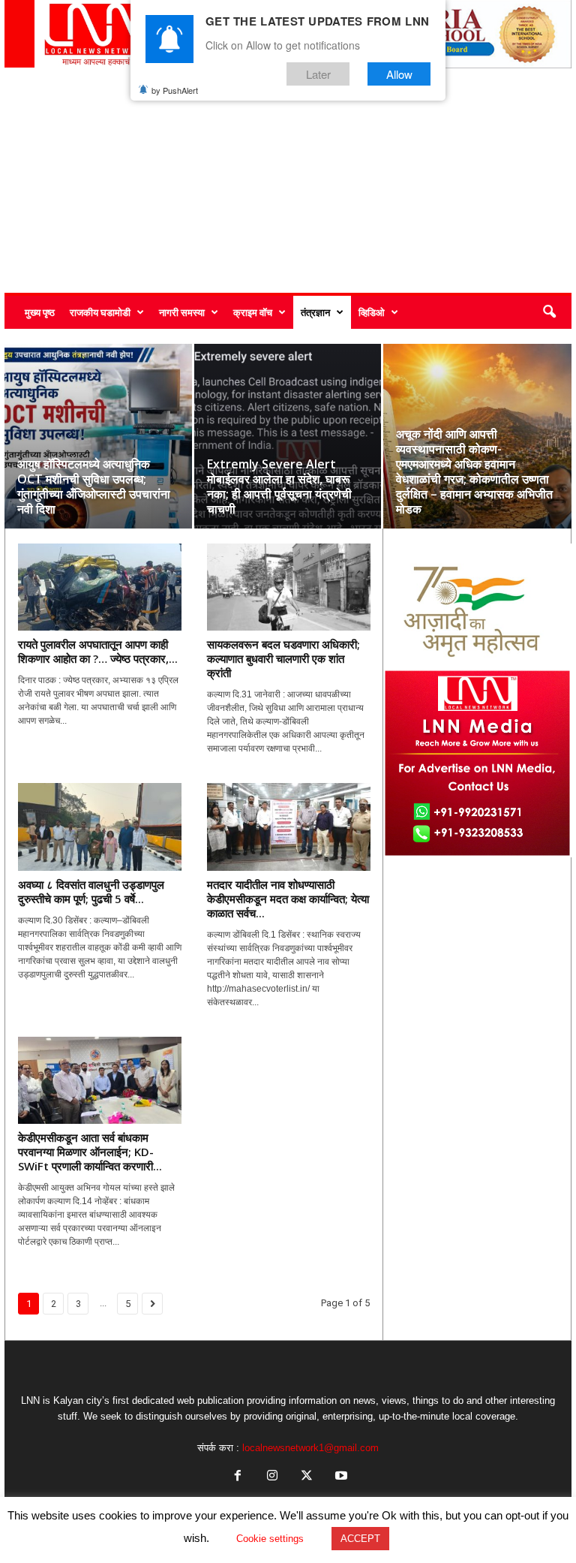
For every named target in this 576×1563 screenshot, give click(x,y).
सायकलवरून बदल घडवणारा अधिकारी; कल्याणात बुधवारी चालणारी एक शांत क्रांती (283, 658)
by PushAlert (175, 90)
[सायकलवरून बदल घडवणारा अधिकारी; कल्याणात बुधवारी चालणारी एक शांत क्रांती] (288, 587)
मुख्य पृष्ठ (40, 312)
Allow (399, 74)
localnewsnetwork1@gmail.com (310, 1447)
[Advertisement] (288, 180)
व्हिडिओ (371, 312)
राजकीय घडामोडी (100, 312)
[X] (307, 1477)
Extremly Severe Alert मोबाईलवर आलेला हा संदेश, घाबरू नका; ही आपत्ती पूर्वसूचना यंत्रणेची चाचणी (279, 486)
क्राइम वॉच (252, 312)
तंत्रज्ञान (315, 312)
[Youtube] (340, 1477)
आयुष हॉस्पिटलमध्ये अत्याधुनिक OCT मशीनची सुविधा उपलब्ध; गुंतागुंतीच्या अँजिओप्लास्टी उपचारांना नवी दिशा (93, 486)
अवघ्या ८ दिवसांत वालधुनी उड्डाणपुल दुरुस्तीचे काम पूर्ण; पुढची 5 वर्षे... (91, 891)
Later (318, 74)
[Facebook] (237, 1477)
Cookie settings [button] (270, 1538)
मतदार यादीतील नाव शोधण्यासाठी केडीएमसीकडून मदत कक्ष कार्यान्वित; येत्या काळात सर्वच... (288, 898)
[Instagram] (272, 1477)
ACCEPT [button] (360, 1538)
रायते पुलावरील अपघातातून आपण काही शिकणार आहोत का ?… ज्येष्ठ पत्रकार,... (98, 651)
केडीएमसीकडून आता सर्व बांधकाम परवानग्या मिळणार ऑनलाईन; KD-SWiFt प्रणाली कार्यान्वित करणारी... (90, 1151)
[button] (549, 312)
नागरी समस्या (182, 312)
